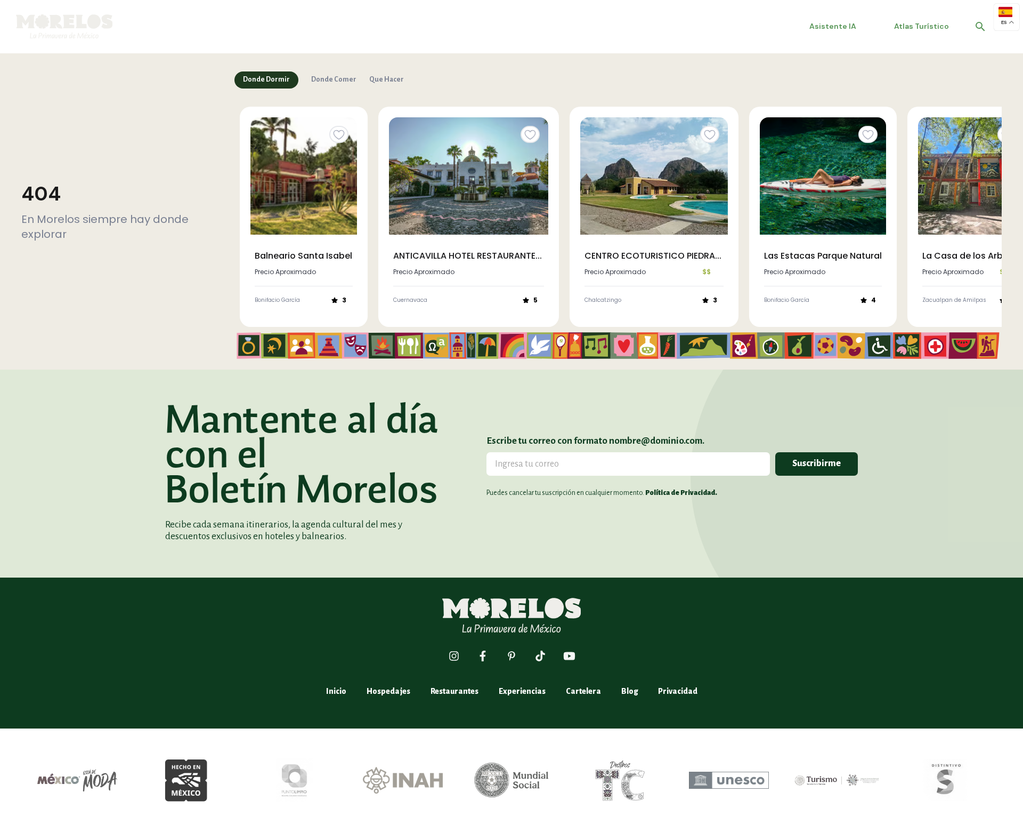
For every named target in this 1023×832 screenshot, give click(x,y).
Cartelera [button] (583, 691)
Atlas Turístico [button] (921, 26)
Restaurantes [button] (454, 691)
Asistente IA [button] (832, 26)
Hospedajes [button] (388, 691)
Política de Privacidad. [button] (681, 493)
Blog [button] (629, 691)
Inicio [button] (336, 691)
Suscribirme (816, 463)
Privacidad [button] (677, 691)
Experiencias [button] (522, 691)
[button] (980, 26)
